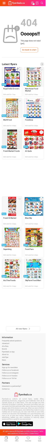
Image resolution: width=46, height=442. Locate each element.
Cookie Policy (33, 433)
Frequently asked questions (12, 341)
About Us (5, 354)
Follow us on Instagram (10, 373)
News (4, 360)
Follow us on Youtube (9, 376)
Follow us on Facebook (10, 370)
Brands (4, 349)
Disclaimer (34, 431)
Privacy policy (23, 433)
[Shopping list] (37, 3)
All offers (5, 346)
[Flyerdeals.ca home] (16, 3)
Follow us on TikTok (9, 378)
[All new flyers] (42, 64)
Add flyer (5, 357)
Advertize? (5, 343)
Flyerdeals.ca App (8, 352)
